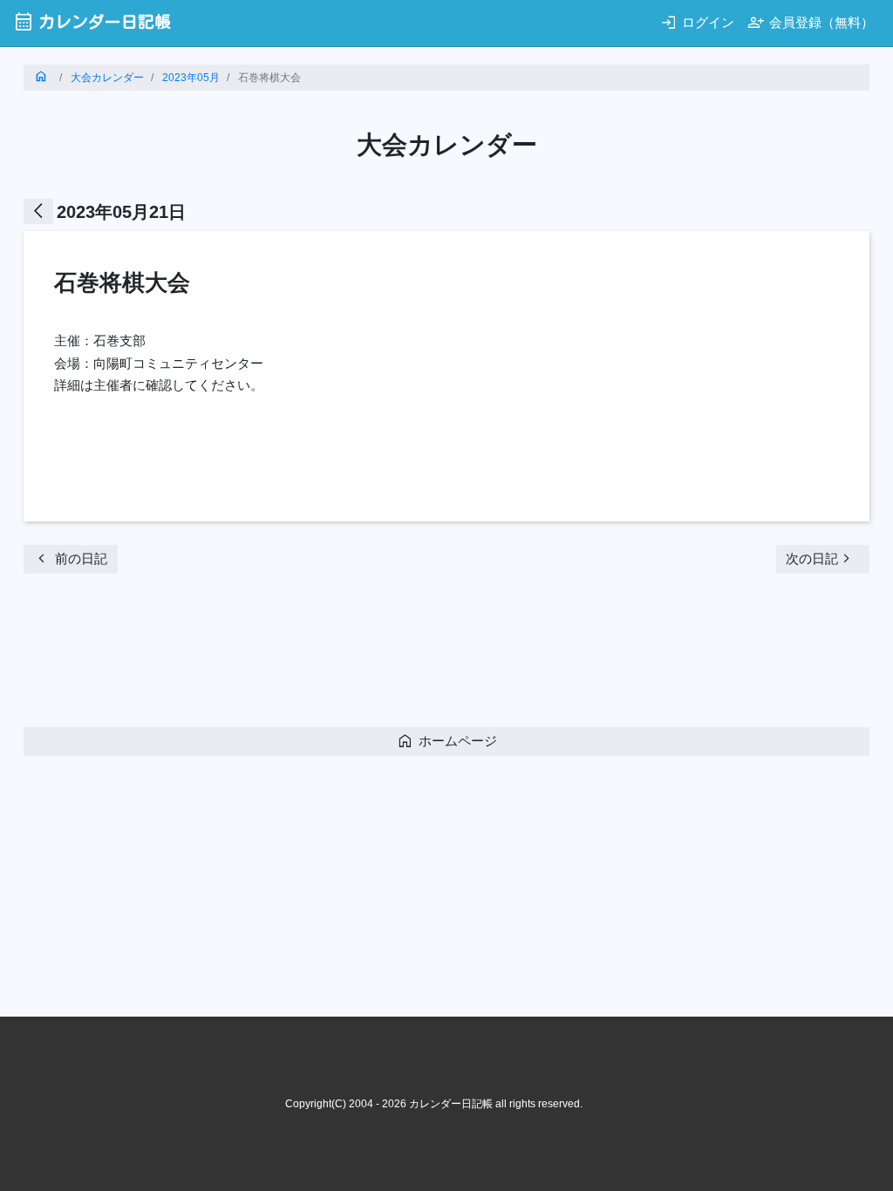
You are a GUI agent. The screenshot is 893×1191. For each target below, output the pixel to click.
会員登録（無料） (810, 22)
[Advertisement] (341, 655)
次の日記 (821, 558)
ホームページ (447, 741)
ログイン (697, 22)
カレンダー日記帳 (92, 21)
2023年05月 (191, 77)
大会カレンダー (107, 77)
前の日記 (70, 558)
